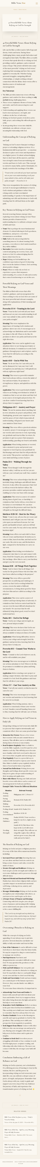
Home (15, 9)
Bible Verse (18, 3)
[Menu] (36, 3)
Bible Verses (23, 9)
